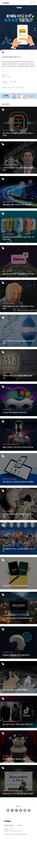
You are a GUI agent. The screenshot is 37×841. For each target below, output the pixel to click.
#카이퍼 (8, 615)
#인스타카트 (5, 583)
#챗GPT (7, 652)
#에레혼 (4, 686)
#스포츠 (4, 130)
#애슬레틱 (12, 234)
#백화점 (4, 372)
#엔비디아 (13, 790)
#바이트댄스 (8, 721)
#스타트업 (13, 130)
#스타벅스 (5, 165)
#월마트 (12, 201)
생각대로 (21, 87)
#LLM (10, 409)
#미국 (4, 338)
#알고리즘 (12, 303)
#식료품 (12, 583)
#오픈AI (4, 409)
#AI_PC (10, 479)
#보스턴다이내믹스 (15, 444)
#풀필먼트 (8, 201)
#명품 (10, 372)
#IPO (7, 271)
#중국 (6, 338)
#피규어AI (5, 444)
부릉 (17, 87)
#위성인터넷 (12, 615)
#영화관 (7, 756)
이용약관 (19, 825)
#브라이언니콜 (10, 165)
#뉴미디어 (8, 130)
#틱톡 (4, 721)
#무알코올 (7, 234)
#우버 (9, 583)
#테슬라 (9, 444)
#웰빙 (7, 686)
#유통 (7, 372)
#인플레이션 (9, 546)
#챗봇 (10, 271)
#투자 (4, 303)
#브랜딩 (12, 511)
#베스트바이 (5, 479)
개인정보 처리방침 (8, 825)
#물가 (13, 546)
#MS (7, 409)
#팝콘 (11, 756)
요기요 (13, 87)
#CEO (15, 165)
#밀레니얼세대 (18, 790)
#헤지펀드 (7, 303)
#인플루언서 (11, 686)
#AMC (4, 756)
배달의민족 (4, 87)
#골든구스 (5, 511)
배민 (9, 87)
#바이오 (10, 338)
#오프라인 (14, 479)
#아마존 (4, 201)
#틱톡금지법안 (14, 721)
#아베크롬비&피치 (6, 790)
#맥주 (4, 234)
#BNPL (4, 271)
